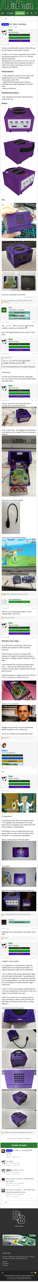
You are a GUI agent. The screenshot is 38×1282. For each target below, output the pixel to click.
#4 (35, 400)
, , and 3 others (17, 914)
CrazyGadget (9, 1183)
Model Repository (15, 1172)
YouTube (5, 1265)
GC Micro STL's (18, 1170)
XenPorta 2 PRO (11, 1277)
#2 (35, 322)
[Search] (36, 13)
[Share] (33, 44)
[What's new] (31, 13)
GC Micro (9, 1161)
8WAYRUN (28, 1277)
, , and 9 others (17, 594)
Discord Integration (11, 1278)
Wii (10, 1155)
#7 (35, 768)
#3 (35, 353)
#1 (35, 44)
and (9, 617)
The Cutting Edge (15, 1163)
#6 (35, 637)
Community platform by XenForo (19, 1275)
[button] (27, 13)
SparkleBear (9, 1194)
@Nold (8, 997)
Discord (5, 1261)
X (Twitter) (6, 1263)
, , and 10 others (19, 301)
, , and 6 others (18, 1132)
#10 (35, 957)
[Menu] (2, 13)
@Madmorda (22, 56)
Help (32, 1272)
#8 (35, 790)
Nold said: (6, 357)
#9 (35, 928)
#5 (35, 608)
